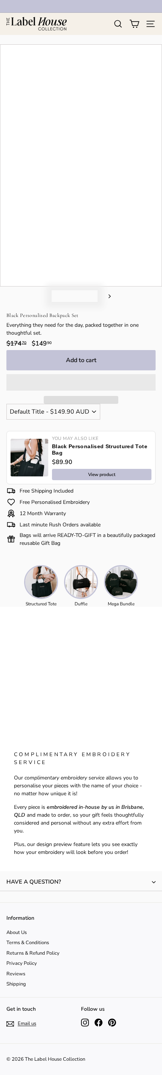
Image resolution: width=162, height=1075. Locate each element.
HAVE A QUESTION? (33, 881)
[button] (81, 382)
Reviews (15, 973)
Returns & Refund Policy (33, 953)
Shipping (16, 984)
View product (101, 475)
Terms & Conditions (27, 942)
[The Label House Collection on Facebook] (98, 1022)
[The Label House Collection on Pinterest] (112, 1022)
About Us (16, 932)
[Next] (106, 296)
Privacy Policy (21, 963)
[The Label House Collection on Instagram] (85, 1022)
